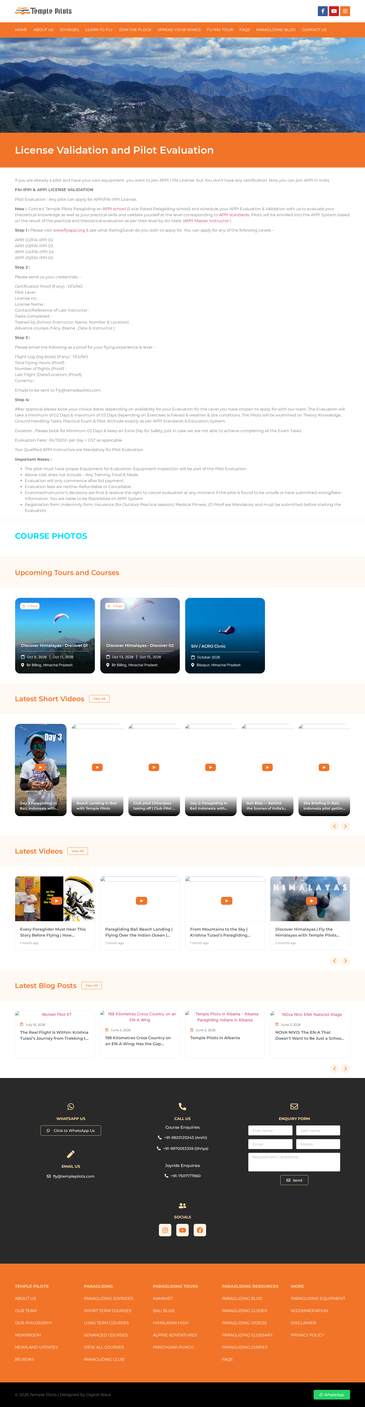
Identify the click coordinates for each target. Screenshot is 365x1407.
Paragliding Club (104, 1359)
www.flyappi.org (69, 230)
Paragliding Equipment (318, 1298)
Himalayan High (170, 1323)
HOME (21, 29)
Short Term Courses (107, 1310)
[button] (345, 826)
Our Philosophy (33, 1323)
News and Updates (36, 1347)
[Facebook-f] (323, 11)
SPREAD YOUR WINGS (179, 29)
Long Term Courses (106, 1323)
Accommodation (309, 1310)
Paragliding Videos (244, 1323)
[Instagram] (345, 11)
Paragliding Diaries (245, 1347)
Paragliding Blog (242, 1298)
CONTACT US (314, 29)
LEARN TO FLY (99, 29)
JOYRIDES (69, 29)
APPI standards (234, 214)
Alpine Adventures (175, 1335)
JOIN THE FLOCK (135, 29)
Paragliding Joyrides (108, 1298)
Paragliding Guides (244, 1310)
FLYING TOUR (220, 29)
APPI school (114, 209)
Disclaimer (303, 1323)
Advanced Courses (106, 1335)
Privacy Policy (307, 1335)
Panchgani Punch (173, 1347)
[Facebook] (200, 1230)
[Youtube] (334, 11)
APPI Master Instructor (206, 220)
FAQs (244, 29)
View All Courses (104, 1347)
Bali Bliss (164, 1310)
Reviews (24, 1359)
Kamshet (163, 1298)
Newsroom (28, 1335)
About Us (43, 29)
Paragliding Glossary (247, 1335)
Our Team (26, 1310)
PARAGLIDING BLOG (276, 29)
